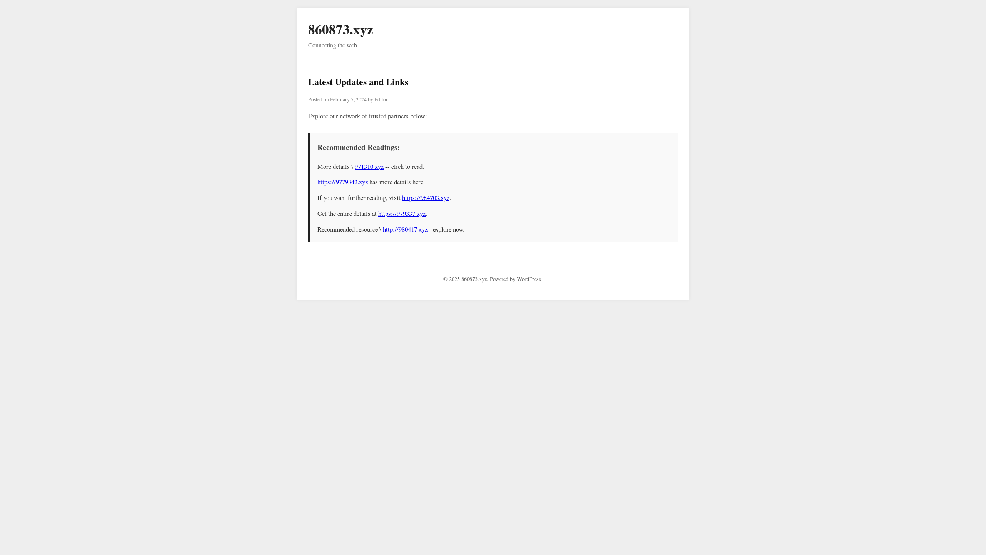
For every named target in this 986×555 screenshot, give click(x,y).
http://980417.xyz (405, 229)
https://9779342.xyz (342, 181)
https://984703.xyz (425, 197)
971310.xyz (369, 166)
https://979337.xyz (402, 213)
